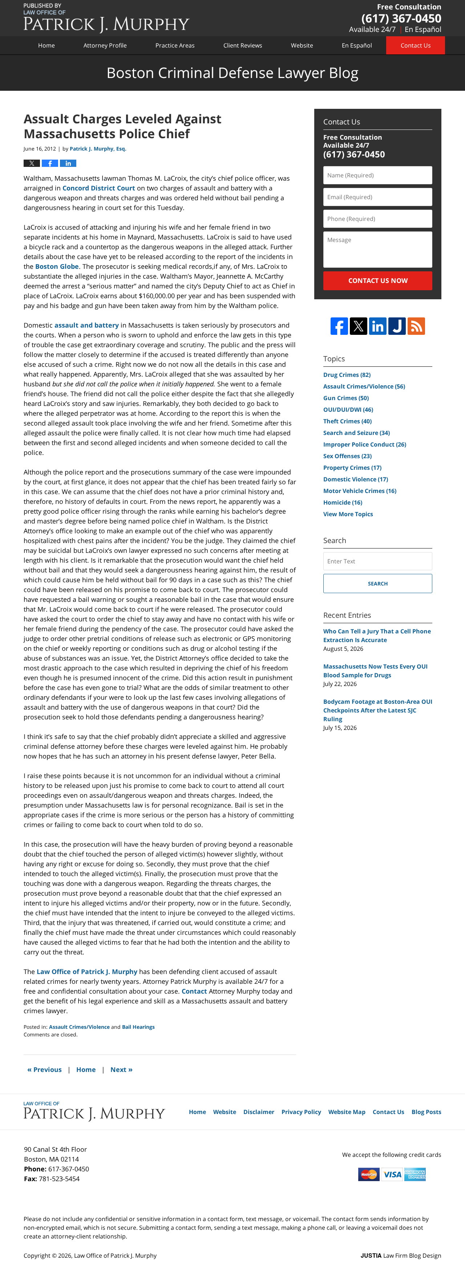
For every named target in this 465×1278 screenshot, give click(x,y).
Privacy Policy (301, 1112)
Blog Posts (426, 1112)
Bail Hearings (138, 1026)
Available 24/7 (372, 29)
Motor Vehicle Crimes (359, 491)
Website (302, 45)
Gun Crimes (346, 398)
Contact (194, 991)
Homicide (342, 502)
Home (46, 45)
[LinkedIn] (378, 326)
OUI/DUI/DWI (348, 410)
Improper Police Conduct (364, 444)
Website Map (346, 1112)
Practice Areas (175, 45)
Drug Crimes (347, 375)
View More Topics (348, 514)
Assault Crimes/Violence (79, 1026)
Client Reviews (242, 45)
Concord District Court (98, 188)
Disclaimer (258, 1112)
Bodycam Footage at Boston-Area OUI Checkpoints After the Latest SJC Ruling (377, 710)
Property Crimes (352, 468)
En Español (423, 29)
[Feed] (416, 326)
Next (121, 1069)
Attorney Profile (105, 45)
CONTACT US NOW (378, 280)
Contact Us (416, 45)
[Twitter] (358, 326)
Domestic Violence (355, 479)
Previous (44, 1069)
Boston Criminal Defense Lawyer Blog (107, 18)
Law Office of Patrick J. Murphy (87, 971)
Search (378, 583)
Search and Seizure (356, 433)
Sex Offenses (347, 456)
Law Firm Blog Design (401, 1255)
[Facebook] (339, 326)
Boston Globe (57, 266)
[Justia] (397, 326)
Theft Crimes (347, 421)
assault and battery (86, 325)
